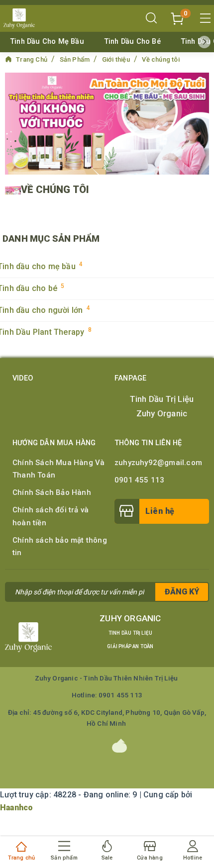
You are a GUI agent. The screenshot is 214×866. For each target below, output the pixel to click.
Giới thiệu (116, 59)
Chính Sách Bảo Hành (51, 492)
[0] (177, 17)
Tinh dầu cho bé (132, 41)
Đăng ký (182, 591)
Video (22, 378)
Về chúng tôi (160, 59)
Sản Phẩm (76, 59)
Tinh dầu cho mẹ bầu (47, 41)
